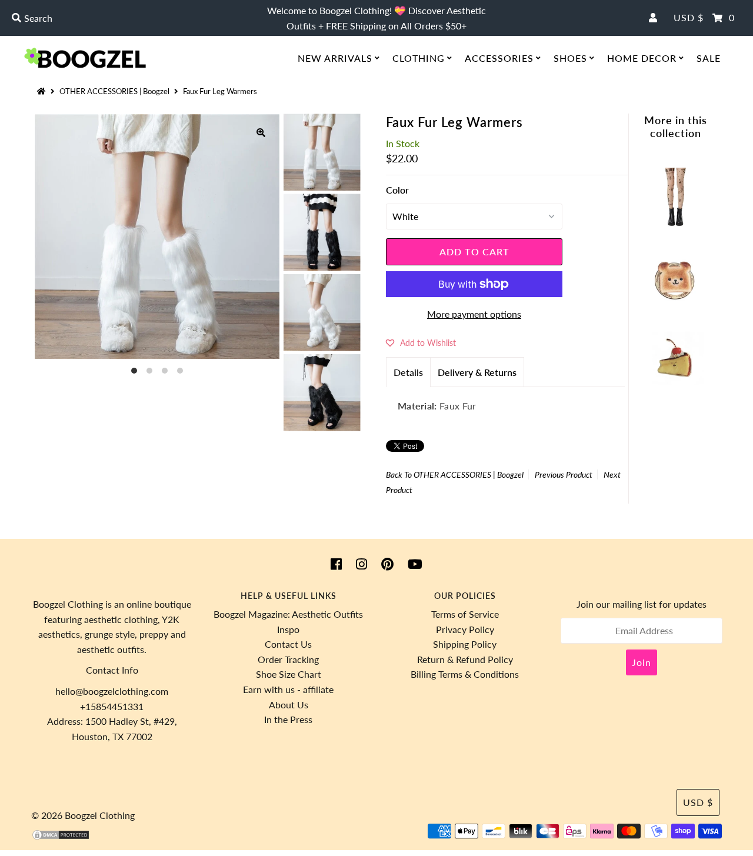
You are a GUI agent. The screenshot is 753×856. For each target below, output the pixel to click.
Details (408, 372)
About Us (288, 704)
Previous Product (563, 474)
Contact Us (288, 644)
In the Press (288, 719)
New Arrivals (335, 58)
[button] (421, 342)
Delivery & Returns (477, 372)
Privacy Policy (465, 629)
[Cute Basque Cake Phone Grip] (675, 385)
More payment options (474, 313)
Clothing (418, 58)
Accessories (499, 58)
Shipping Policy (465, 644)
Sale (709, 58)
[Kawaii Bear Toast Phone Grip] (675, 304)
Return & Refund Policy (465, 659)
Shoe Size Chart (288, 674)
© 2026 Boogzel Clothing (83, 815)
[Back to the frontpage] (43, 91)
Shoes (570, 58)
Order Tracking (288, 659)
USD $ (689, 17)
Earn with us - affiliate (288, 689)
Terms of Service (465, 613)
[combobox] (128, 18)
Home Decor (642, 58)
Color (397, 189)
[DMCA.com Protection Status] (60, 836)
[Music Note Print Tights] (675, 222)
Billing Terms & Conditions (465, 674)
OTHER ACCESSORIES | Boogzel (114, 91)
